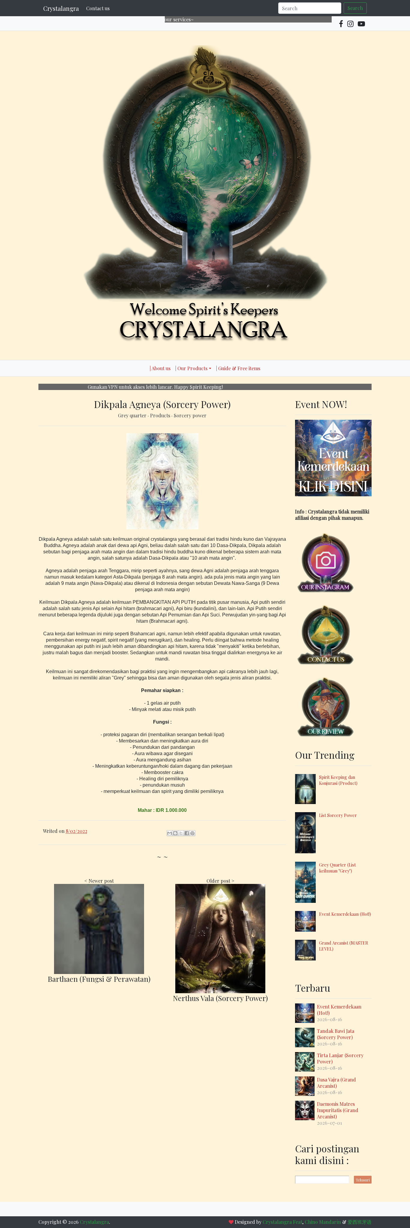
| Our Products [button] (191, 368)
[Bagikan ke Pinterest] (192, 833)
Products (160, 415)
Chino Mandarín (323, 1222)
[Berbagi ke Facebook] (187, 833)
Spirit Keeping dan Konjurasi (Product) (338, 780)
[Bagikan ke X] (181, 833)
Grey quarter (133, 415)
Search (355, 8)
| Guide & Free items (238, 368)
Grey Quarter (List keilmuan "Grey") (337, 868)
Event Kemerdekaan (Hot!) (345, 914)
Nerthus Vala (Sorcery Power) (220, 998)
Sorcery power (190, 415)
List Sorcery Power (338, 815)
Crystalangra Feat (282, 1222)
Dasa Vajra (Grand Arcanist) (336, 1082)
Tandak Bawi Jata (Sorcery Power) (335, 1034)
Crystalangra (61, 8)
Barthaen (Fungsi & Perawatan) (99, 979)
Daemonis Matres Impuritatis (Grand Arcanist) (337, 1110)
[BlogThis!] (175, 833)
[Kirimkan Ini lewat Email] (170, 833)
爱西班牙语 (360, 1222)
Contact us (98, 8)
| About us (160, 368)
